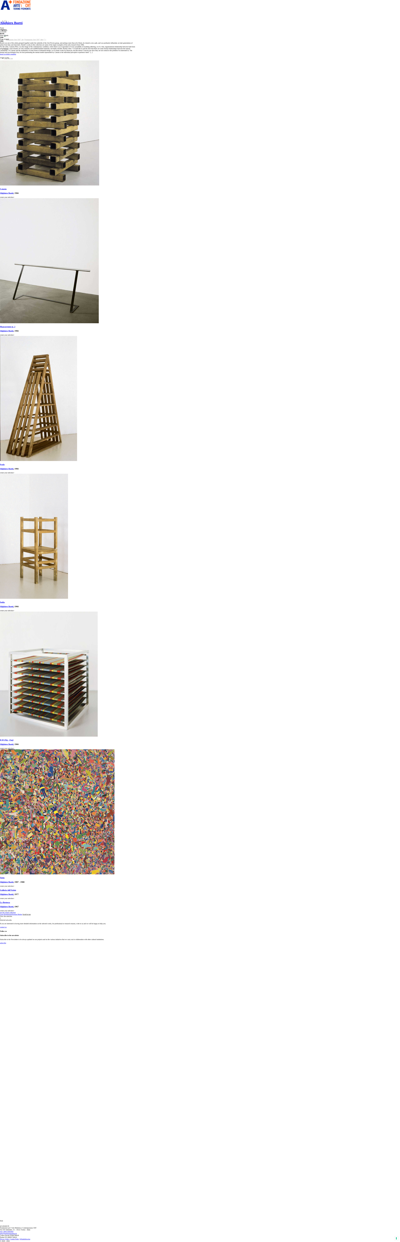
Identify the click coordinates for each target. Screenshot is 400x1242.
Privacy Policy (5, 1239)
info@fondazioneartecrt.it (8, 1233)
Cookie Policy (14, 1239)
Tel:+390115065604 (6, 1232)
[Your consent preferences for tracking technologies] (396, 1238)
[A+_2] (15, 10)
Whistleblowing (25, 1239)
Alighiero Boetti (11, 23)
